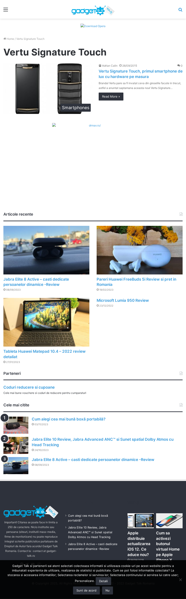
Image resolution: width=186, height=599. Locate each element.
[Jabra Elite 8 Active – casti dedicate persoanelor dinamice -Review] (46, 250)
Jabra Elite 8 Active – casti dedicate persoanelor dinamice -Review (93, 459)
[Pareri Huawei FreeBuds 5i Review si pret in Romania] (140, 250)
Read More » (111, 96)
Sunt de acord (86, 590)
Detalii (103, 581)
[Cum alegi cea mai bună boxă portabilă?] (15, 425)
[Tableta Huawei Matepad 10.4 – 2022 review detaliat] (46, 322)
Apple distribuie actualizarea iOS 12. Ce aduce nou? (138, 544)
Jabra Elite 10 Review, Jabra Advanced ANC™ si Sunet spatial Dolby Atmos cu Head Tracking (90, 532)
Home (10, 38)
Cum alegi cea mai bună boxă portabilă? (68, 419)
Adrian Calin (109, 65)
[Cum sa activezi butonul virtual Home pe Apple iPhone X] (169, 520)
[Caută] (180, 11)
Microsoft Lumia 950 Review (123, 300)
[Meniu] (5, 11)
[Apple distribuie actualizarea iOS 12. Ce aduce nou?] (140, 520)
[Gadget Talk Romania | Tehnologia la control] (93, 9)
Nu (107, 590)
